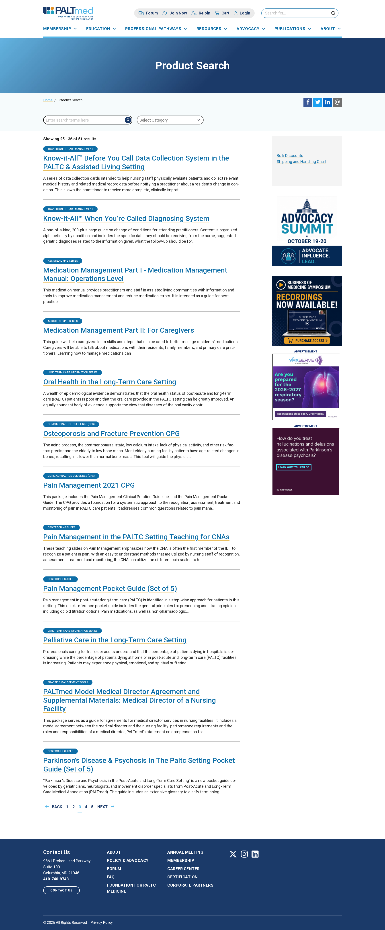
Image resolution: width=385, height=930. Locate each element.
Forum (152, 13)
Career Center (183, 868)
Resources (209, 28)
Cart (225, 13)
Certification (182, 877)
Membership (57, 28)
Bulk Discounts (290, 155)
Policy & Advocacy (128, 860)
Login (245, 13)
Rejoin (204, 13)
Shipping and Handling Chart (301, 161)
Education (98, 28)
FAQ (111, 877)
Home (48, 100)
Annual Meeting (185, 852)
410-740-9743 (56, 879)
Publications (289, 28)
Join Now (178, 13)
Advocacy (248, 28)
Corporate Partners (190, 885)
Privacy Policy (101, 922)
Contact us (61, 890)
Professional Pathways (153, 28)
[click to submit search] (333, 13)
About (328, 28)
